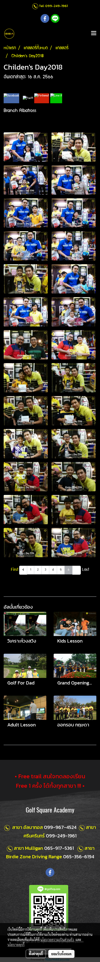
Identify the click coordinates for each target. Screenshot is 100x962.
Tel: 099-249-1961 (53, 5)
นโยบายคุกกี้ (16, 944)
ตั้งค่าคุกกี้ (36, 954)
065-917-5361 (59, 848)
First (14, 570)
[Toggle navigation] (93, 33)
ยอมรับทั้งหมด (61, 954)
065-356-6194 (78, 856)
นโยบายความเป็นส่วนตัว (57, 939)
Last (85, 570)
